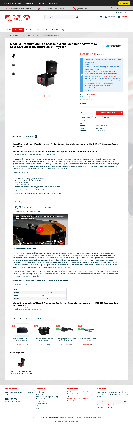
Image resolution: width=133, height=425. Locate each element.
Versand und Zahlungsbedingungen (47, 397)
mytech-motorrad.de (109, 74)
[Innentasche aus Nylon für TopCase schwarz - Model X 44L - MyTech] (44, 330)
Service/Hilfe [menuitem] (122, 12)
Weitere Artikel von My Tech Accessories (27, 310)
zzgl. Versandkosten (91, 94)
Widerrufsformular (42, 404)
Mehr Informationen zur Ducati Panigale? (79, 392)
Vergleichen (86, 117)
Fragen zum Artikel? (21, 308)
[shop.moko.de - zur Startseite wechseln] (17, 18)
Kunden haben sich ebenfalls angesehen (39, 319)
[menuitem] (61, 17)
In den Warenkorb (108, 113)
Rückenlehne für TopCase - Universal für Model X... (22, 340)
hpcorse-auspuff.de (109, 76)
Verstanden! (124, 3)
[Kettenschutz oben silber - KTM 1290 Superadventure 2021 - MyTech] (89, 330)
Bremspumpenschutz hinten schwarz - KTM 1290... (66, 340)
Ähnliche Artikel (17, 319)
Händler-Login (40, 392)
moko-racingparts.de (108, 71)
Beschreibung (16, 136)
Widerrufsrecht (41, 399)
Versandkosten (62, 417)
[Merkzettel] (101, 17)
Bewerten (107, 117)
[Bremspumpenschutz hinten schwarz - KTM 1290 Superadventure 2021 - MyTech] (66, 330)
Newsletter (39, 394)
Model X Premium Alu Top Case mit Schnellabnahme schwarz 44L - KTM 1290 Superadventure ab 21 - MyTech (21, 372)
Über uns (69, 396)
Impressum (39, 408)
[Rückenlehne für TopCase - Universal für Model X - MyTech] (22, 330)
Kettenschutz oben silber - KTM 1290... (88, 340)
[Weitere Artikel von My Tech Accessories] (113, 45)
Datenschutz (40, 401)
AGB (37, 406)
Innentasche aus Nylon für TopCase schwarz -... (44, 340)
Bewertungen (30, 136)
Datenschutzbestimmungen (117, 405)
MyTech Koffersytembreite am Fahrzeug (79, 394)
